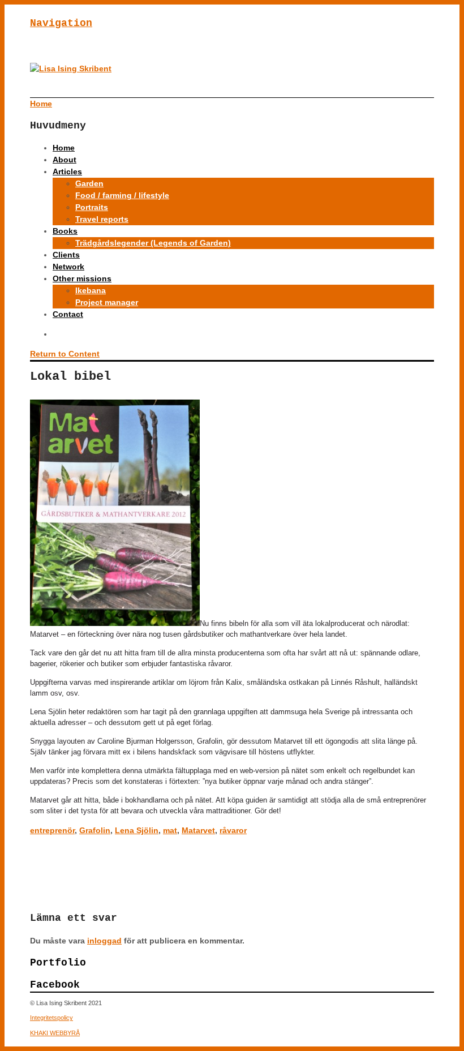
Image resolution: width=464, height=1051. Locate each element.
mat (170, 830)
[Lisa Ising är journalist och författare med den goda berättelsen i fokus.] (70, 68)
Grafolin (94, 830)
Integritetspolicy (51, 1017)
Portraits (91, 207)
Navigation (61, 23)
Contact (68, 314)
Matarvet (198, 830)
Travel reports (101, 219)
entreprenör (52, 830)
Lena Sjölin (136, 830)
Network (68, 266)
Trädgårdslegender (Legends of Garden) (153, 242)
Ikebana (90, 290)
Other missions (82, 278)
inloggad (104, 940)
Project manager (106, 302)
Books (65, 230)
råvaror (233, 830)
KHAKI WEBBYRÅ (55, 1032)
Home (64, 147)
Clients (66, 254)
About (64, 159)
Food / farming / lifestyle (122, 195)
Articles (67, 171)
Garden (89, 183)
